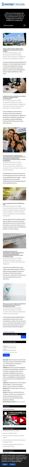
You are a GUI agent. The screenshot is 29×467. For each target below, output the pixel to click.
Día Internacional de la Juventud (11, 430)
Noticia (21, 106)
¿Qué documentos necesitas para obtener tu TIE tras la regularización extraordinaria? (14, 97)
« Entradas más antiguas (9, 332)
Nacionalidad (14, 313)
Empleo (5, 210)
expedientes (14, 58)
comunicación (6, 166)
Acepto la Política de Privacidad (11, 352)
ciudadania (18, 54)
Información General (14, 106)
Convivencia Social (7, 104)
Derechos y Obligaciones (19, 56)
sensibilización (11, 213)
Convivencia (19, 102)
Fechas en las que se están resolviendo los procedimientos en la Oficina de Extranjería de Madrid (14, 305)
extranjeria (20, 58)
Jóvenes (16, 212)
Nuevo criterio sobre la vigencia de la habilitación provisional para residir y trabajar (13, 50)
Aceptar (5, 464)
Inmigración (23, 168)
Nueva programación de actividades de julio (13, 204)
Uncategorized (6, 215)
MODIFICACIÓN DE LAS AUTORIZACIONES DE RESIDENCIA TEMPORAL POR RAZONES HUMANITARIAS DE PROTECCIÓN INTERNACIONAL (13, 254)
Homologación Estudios (13, 210)
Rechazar (12, 464)
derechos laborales (7, 56)
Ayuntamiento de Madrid (9, 54)
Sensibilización (6, 108)
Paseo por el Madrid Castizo (10, 433)
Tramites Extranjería (16, 108)
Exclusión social (7, 58)
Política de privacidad (20, 401)
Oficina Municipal (9, 52)
